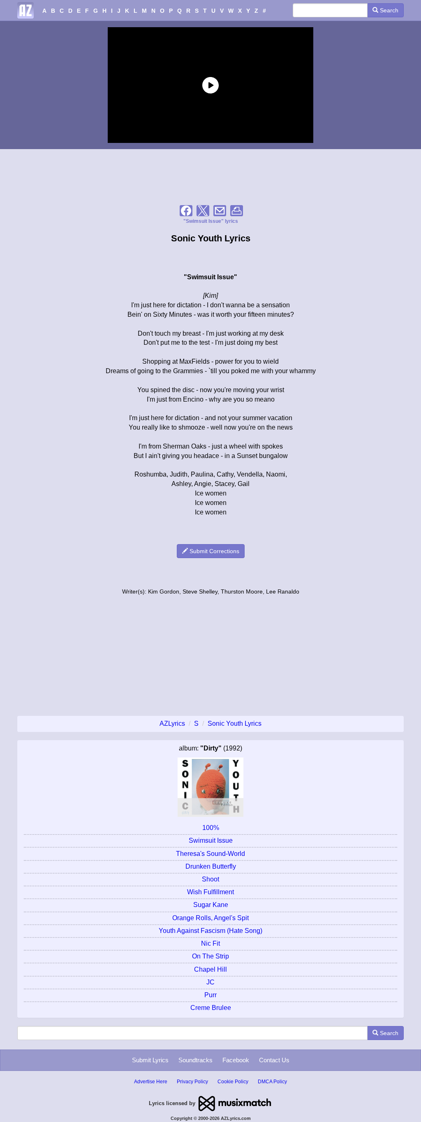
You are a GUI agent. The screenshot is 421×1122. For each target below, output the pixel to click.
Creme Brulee (210, 1007)
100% (210, 827)
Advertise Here (150, 1082)
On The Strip (210, 956)
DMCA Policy (272, 1082)
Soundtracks (195, 1060)
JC (210, 982)
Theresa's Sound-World (210, 853)
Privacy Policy (192, 1082)
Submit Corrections (213, 551)
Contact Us (274, 1060)
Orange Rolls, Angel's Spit (210, 917)
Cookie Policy (232, 1082)
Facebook (235, 1060)
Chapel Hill (210, 969)
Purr (210, 994)
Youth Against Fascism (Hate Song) (210, 930)
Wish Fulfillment (210, 891)
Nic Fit (210, 943)
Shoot (210, 879)
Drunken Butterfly (210, 866)
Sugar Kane (210, 904)
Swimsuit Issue (211, 840)
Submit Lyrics (150, 1060)
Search (388, 10)
